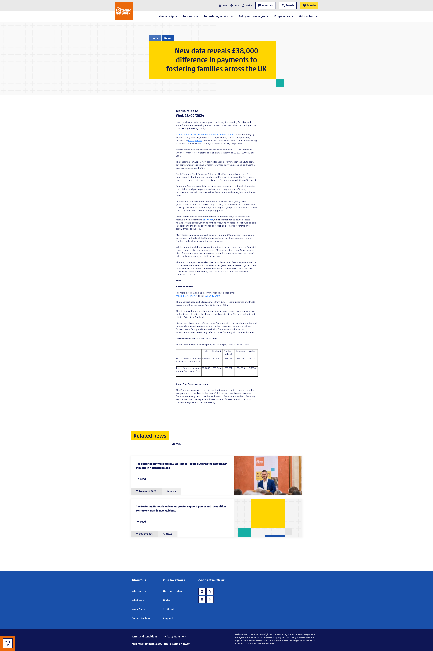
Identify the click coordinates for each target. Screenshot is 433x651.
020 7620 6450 (212, 296)
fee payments (195, 140)
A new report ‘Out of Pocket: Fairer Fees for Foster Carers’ (205, 134)
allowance (208, 220)
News (167, 38)
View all (176, 443)
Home (155, 38)
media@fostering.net (186, 296)
